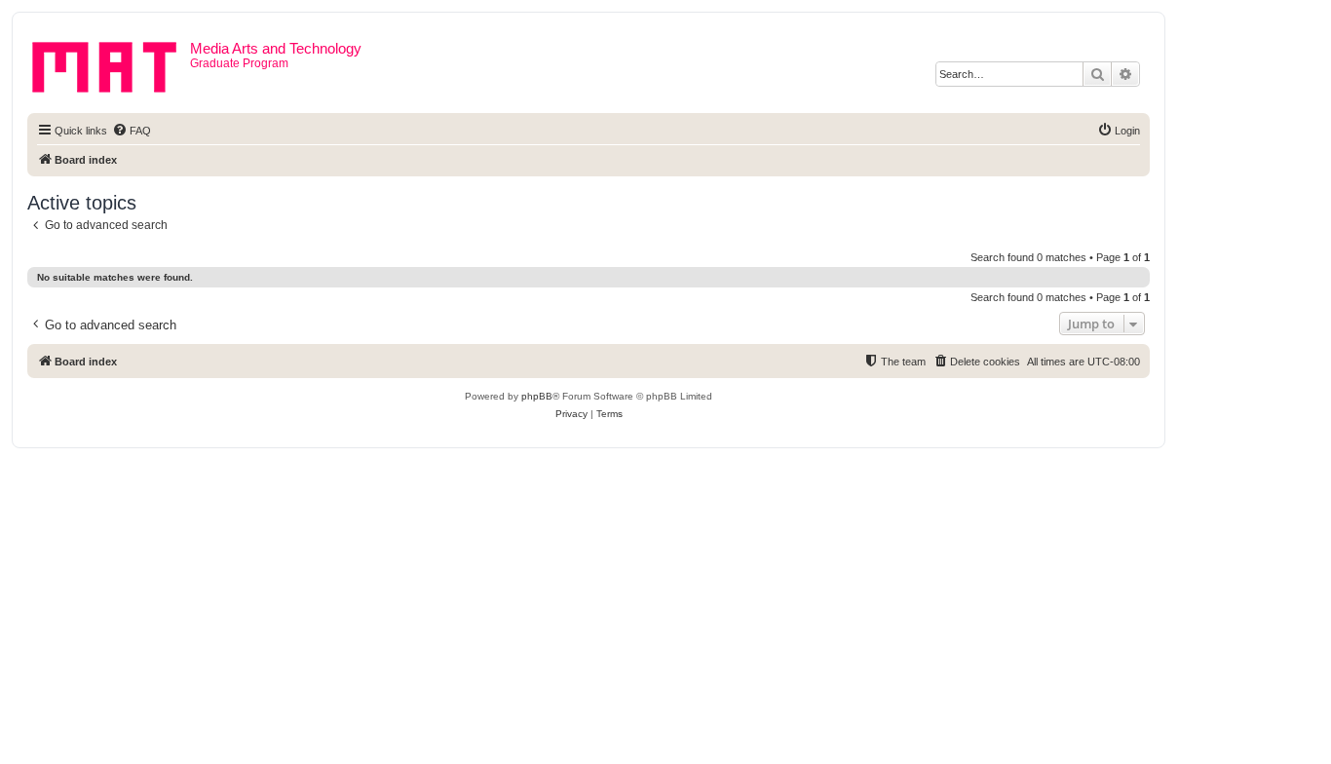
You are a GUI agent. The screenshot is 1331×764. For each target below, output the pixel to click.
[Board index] (111, 63)
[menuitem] (131, 130)
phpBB (536, 396)
